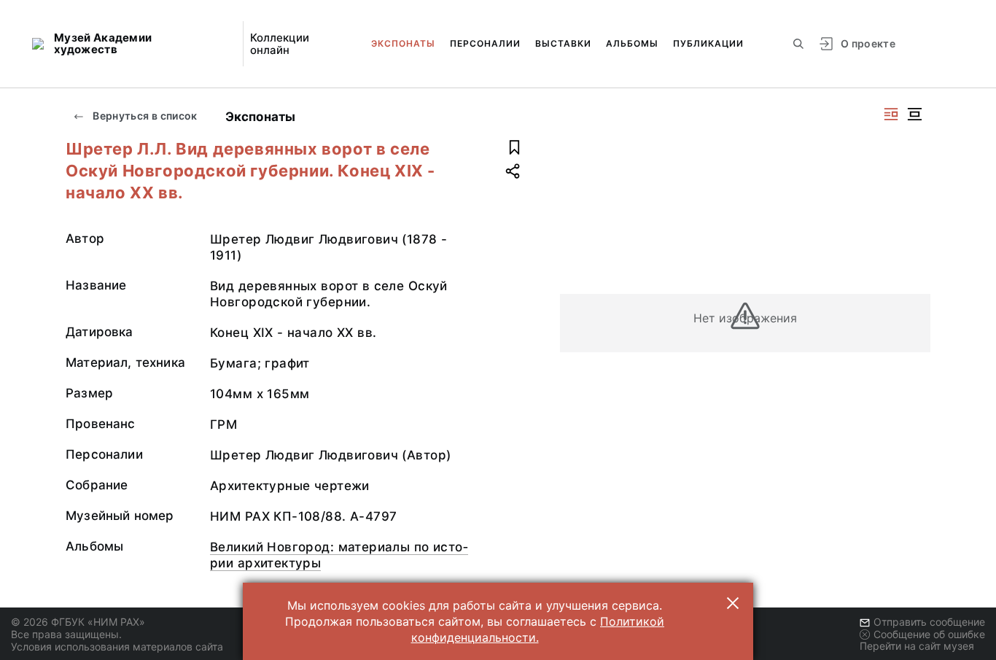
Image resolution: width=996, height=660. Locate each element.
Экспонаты (403, 43)
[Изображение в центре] (914, 114)
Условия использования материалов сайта (117, 646)
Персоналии (485, 43)
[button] (733, 603)
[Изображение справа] (891, 114)
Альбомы (632, 43)
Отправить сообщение (929, 622)
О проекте (868, 43)
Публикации (708, 43)
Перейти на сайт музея (917, 646)
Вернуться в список (144, 115)
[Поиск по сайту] (798, 43)
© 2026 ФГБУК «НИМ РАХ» (78, 622)
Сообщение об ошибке (929, 634)
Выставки (563, 43)
